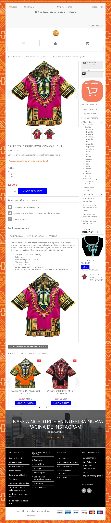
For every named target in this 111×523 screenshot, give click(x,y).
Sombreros (88, 194)
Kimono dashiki (88, 174)
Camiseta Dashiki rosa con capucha (96, 277)
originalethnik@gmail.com (94, 475)
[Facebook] (84, 490)
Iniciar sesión (97, 6)
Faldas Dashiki (88, 165)
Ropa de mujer (89, 113)
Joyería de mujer (90, 109)
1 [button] (39, 407)
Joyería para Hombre (88, 188)
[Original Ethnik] (55, 33)
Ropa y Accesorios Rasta (89, 181)
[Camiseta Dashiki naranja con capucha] (25, 373)
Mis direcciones (65, 466)
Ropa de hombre (90, 118)
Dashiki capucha (88, 145)
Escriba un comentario (18, 228)
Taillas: (11, 168)
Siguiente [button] (77, 94)
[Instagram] (89, 490)
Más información (35, 236)
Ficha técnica (16, 236)
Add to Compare (30, 200)
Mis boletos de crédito (68, 462)
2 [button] (46, 407)
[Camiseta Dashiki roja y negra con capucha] (61, 373)
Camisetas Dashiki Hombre (88, 132)
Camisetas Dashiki (89, 125)
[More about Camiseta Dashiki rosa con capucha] (85, 277)
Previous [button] (9, 382)
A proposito (39, 483)
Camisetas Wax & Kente (88, 153)
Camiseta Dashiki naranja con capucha (25, 392)
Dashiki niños (88, 170)
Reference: (12, 150)
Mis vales (63, 477)
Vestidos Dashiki (88, 160)
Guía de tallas (40, 487)
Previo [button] (9, 94)
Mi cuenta (61, 452)
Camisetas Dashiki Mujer (88, 139)
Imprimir (14, 200)
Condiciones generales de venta (42, 478)
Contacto (38, 460)
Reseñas (53, 236)
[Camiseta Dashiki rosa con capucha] (37, 134)
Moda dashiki (89, 122)
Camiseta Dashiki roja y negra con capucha (61, 392)
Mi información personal (65, 472)
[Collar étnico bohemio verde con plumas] (92, 245)
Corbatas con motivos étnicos (90, 215)
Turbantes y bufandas (88, 199)
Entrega (37, 468)
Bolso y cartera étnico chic (89, 222)
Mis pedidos (64, 458)
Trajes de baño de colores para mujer (90, 207)
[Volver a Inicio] (8, 57)
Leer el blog (39, 464)
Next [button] (77, 382)
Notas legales (40, 472)
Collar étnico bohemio (89, 261)
